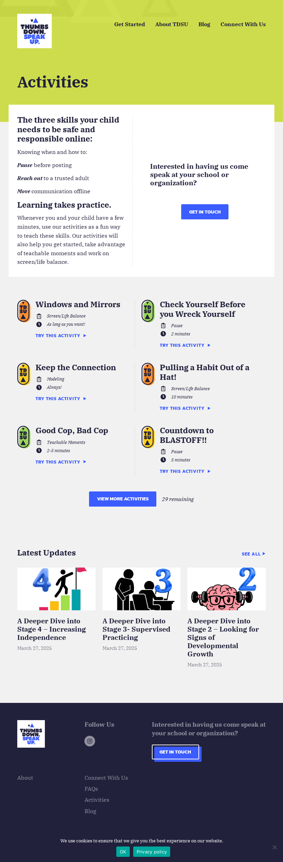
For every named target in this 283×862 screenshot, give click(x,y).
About (25, 777)
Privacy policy (152, 851)
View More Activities (123, 498)
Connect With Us (243, 24)
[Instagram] (90, 742)
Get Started (129, 24)
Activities (97, 799)
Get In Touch (205, 212)
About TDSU (171, 24)
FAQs (91, 788)
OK (123, 851)
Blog (204, 24)
